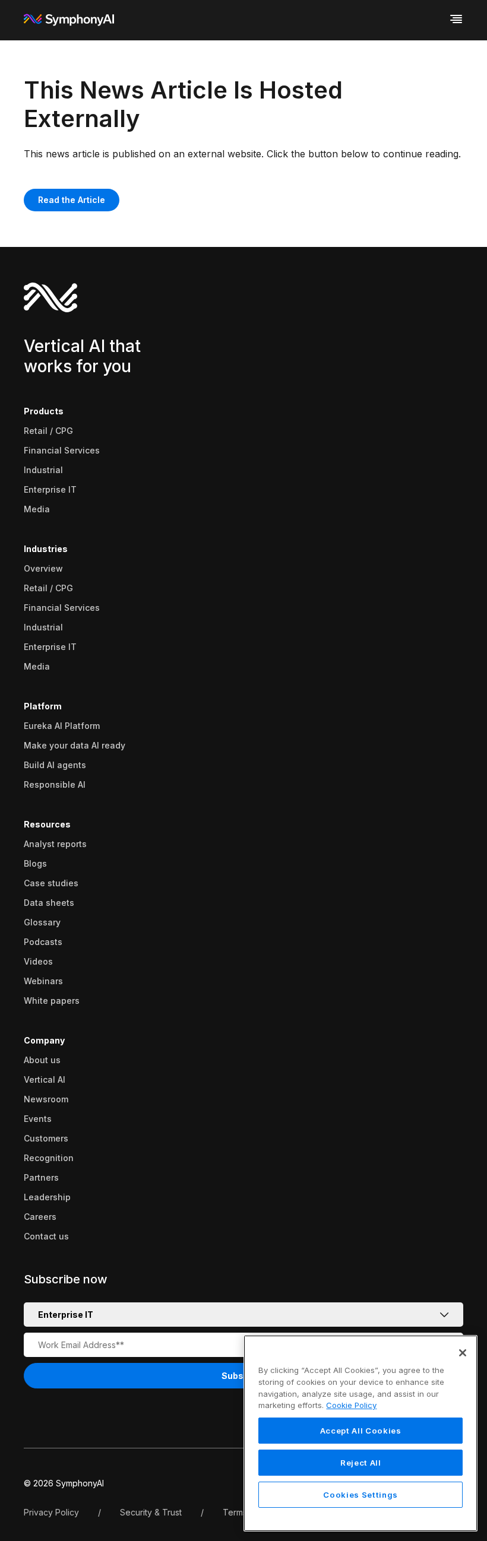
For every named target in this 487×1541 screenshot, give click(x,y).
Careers (40, 1217)
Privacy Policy (51, 1512)
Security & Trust (151, 1512)
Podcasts (43, 942)
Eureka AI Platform (62, 726)
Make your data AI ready (74, 745)
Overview (43, 568)
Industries (46, 549)
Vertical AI (44, 1079)
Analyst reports (55, 844)
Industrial (43, 470)
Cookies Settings (360, 1494)
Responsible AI (55, 784)
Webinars (43, 981)
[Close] (463, 1353)
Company (44, 1040)
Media (37, 509)
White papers (52, 1000)
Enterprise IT (50, 489)
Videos (38, 961)
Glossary (42, 922)
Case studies (51, 883)
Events (38, 1119)
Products (44, 411)
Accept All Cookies (360, 1430)
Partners (41, 1177)
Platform (43, 706)
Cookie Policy (351, 1405)
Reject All (360, 1462)
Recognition (49, 1158)
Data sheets (49, 903)
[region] (360, 1433)
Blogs (35, 863)
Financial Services (62, 450)
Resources (47, 824)
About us (42, 1060)
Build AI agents (55, 765)
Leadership (47, 1197)
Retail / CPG (48, 431)
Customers (46, 1138)
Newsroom (46, 1099)
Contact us (46, 1236)
